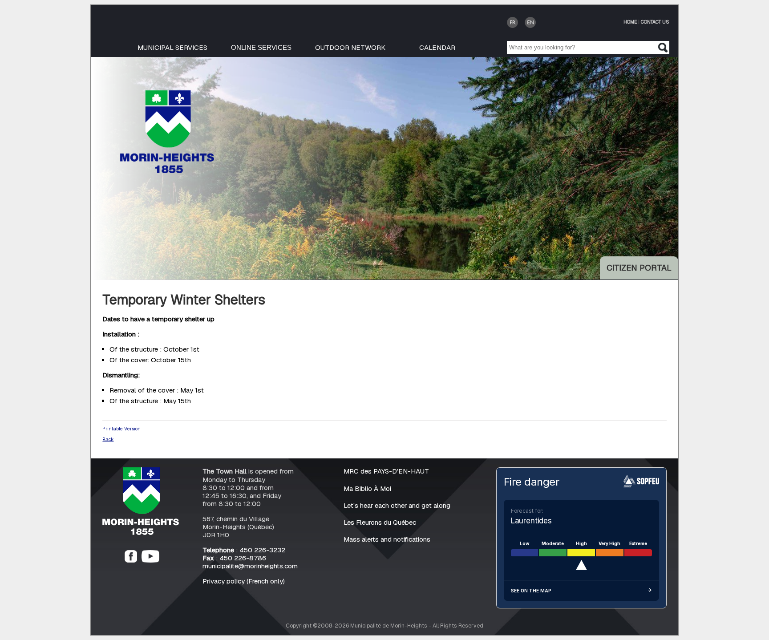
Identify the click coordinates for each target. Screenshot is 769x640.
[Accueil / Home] (167, 170)
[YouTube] (150, 560)
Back (107, 439)
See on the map (531, 590)
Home (630, 22)
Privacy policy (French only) (243, 581)
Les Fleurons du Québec (380, 522)
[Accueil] (140, 532)
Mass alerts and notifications (387, 539)
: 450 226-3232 (243, 550)
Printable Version (121, 428)
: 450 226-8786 (234, 558)
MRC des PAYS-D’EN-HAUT (386, 471)
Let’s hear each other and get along (397, 505)
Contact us (655, 22)
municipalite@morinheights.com (250, 566)
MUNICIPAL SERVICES (172, 47)
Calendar (437, 47)
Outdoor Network (350, 47)
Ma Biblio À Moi (367, 488)
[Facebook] (131, 560)
